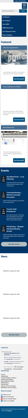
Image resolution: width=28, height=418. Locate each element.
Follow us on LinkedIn (8, 401)
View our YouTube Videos (9, 398)
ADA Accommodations (17, 368)
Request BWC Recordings (7, 381)
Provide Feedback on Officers (8, 377)
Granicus (9, 410)
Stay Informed (4, 384)
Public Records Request (7, 379)
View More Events (14, 244)
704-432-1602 (9, 363)
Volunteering (4, 376)
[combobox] (21, 1)
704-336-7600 (9, 359)
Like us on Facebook (8, 396)
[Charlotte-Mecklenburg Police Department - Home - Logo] (7, 6)
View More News (14, 335)
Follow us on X (7, 394)
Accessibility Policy (8, 368)
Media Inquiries (5, 382)
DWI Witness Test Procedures (9, 387)
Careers (3, 374)
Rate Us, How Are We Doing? (8, 386)
